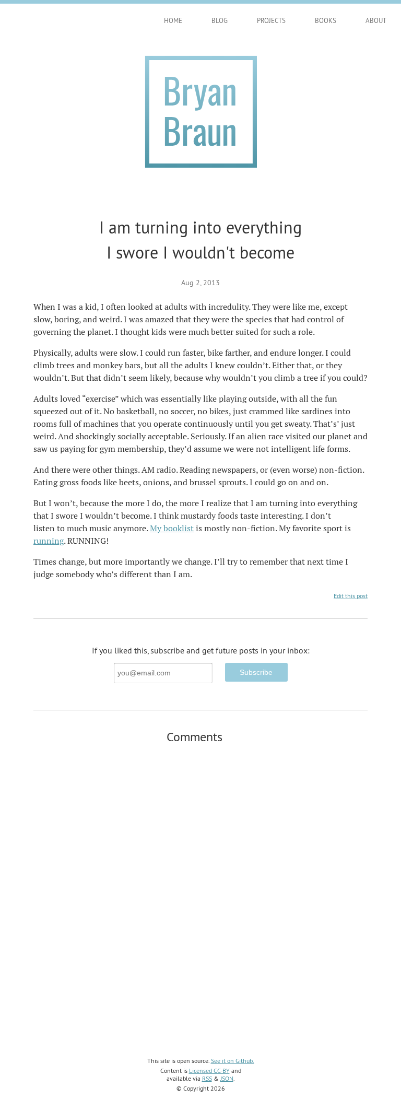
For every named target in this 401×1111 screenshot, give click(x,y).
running (48, 540)
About (375, 20)
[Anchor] (228, 735)
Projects (271, 20)
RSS (207, 1078)
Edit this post (351, 596)
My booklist (172, 528)
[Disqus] (200, 886)
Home (173, 20)
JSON (226, 1078)
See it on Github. (232, 1061)
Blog (219, 20)
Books (325, 20)
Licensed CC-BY (209, 1070)
